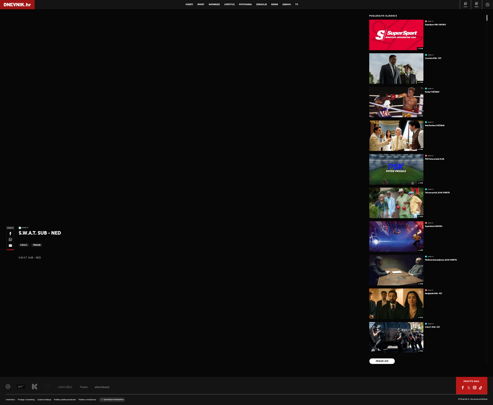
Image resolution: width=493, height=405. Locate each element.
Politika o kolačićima (87, 400)
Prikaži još (382, 361)
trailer (37, 245)
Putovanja (245, 5)
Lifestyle (229, 5)
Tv (296, 5)
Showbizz (214, 5)
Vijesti (189, 5)
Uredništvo (10, 400)
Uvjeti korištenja (44, 400)
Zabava (286, 5)
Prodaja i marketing (26, 400)
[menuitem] (487, 4)
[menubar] (487, 4)
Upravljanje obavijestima (113, 400)
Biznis (274, 5)
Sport (200, 5)
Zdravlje (261, 5)
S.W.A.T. (23, 245)
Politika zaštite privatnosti (65, 400)
